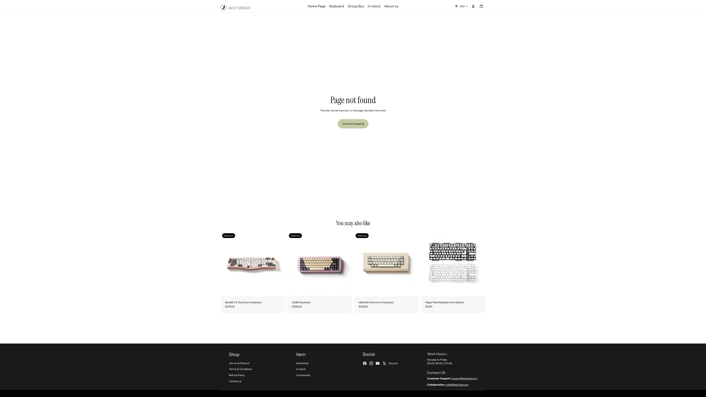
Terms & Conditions (240, 369)
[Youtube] (377, 363)
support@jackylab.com (464, 378)
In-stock (301, 369)
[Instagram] (371, 363)
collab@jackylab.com (457, 384)
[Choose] (479, 290)
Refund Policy (237, 375)
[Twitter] (384, 363)
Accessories (303, 375)
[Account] (473, 6)
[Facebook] (365, 363)
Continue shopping (353, 123)
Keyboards (302, 363)
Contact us (235, 381)
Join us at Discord (239, 363)
